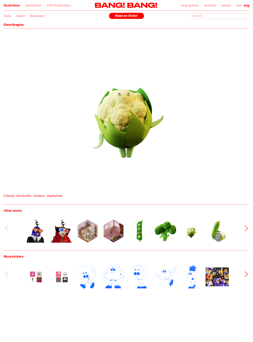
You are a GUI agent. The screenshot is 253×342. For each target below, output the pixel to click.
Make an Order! (126, 15)
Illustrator (37, 16)
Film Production (59, 5)
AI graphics (189, 5)
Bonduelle (23, 195)
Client (20, 16)
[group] (36, 231)
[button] (246, 228)
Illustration (12, 5)
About (226, 5)
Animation (33, 5)
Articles (210, 5)
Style (7, 16)
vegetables (53, 195)
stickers (38, 195)
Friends (9, 195)
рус (239, 5)
